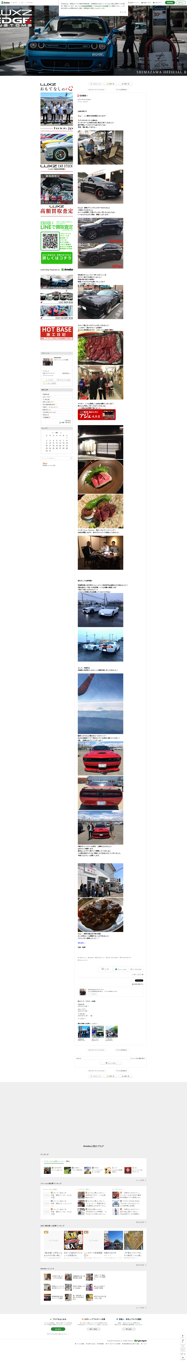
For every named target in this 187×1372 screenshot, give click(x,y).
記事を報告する (138, 984)
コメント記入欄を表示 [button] (137, 1058)
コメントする (111, 1063)
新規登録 (170, 2)
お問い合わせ (91, 1344)
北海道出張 (81, 1004)
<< (52, 432)
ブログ (85, 102)
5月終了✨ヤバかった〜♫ (50, 407)
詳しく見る (93, 1329)
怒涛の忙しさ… (47, 410)
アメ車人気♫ (81, 1014)
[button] (182, 1358)
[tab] (54, 1161)
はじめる (58, 1329)
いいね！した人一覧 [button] (137, 974)
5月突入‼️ (46, 415)
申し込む (129, 1329)
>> (61, 432)
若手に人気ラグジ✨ (49, 402)
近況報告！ (83, 96)
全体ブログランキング (49, 373)
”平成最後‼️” (47, 417)
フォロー (93, 994)
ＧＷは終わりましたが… (50, 412)
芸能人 (68, 1161)
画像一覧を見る (66, 422)
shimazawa (57, 357)
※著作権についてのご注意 (49, 465)
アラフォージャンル (48, 375)
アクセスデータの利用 (113, 1344)
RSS (46, 463)
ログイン (181, 2)
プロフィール (57, 360)
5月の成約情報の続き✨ (50, 404)
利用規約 (101, 1344)
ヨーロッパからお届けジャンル (54, 1161)
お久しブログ (82, 1009)
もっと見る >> (82, 1018)
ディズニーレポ (117, 1189)
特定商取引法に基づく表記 (131, 1344)
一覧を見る (67, 420)
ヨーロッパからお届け (50, 1189)
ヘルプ (145, 1344)
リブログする (137, 969)
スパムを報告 (80, 1344)
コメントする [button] (122, 969)
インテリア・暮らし (84, 1189)
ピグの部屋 (65, 360)
